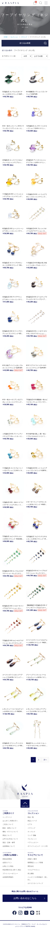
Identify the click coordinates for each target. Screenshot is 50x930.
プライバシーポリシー (10, 873)
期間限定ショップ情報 (35, 862)
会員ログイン (7, 862)
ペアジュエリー (33, 842)
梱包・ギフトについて (10, 831)
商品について (7, 835)
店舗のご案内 (32, 859)
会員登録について (9, 846)
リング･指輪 (32, 835)
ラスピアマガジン (34, 870)
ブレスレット (32, 839)
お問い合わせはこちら (25, 898)
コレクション (14, 37)
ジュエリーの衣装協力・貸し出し (38, 878)
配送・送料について (9, 828)
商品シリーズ (32, 820)
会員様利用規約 (8, 877)
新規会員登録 (7, 859)
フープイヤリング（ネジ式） (38, 37)
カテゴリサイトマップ (35, 883)
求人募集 (31, 873)
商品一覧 (31, 817)
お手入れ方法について (10, 839)
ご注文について (8, 824)
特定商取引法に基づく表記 (12, 870)
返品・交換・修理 (9, 842)
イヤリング (24, 37)
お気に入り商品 (8, 866)
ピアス (30, 824)
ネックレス (31, 831)
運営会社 (31, 866)
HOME (6, 37)
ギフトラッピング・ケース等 (38, 846)
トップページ (7, 817)
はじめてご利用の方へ (10, 820)
